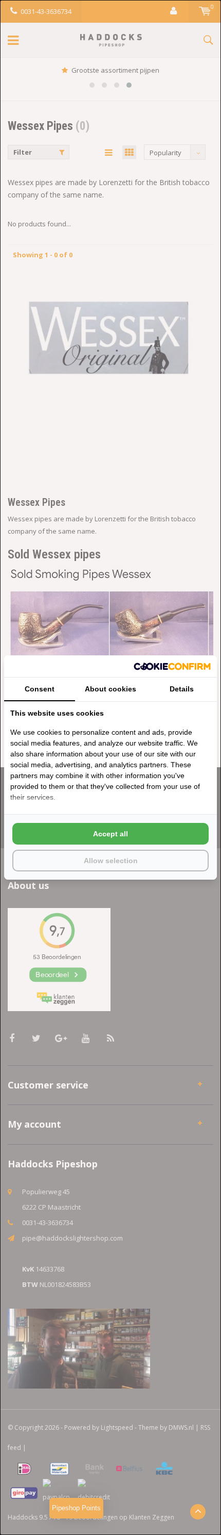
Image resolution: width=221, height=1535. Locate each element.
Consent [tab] (39, 689)
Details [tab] (182, 689)
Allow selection (111, 860)
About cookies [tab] (110, 689)
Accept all (110, 834)
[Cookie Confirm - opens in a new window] (172, 666)
